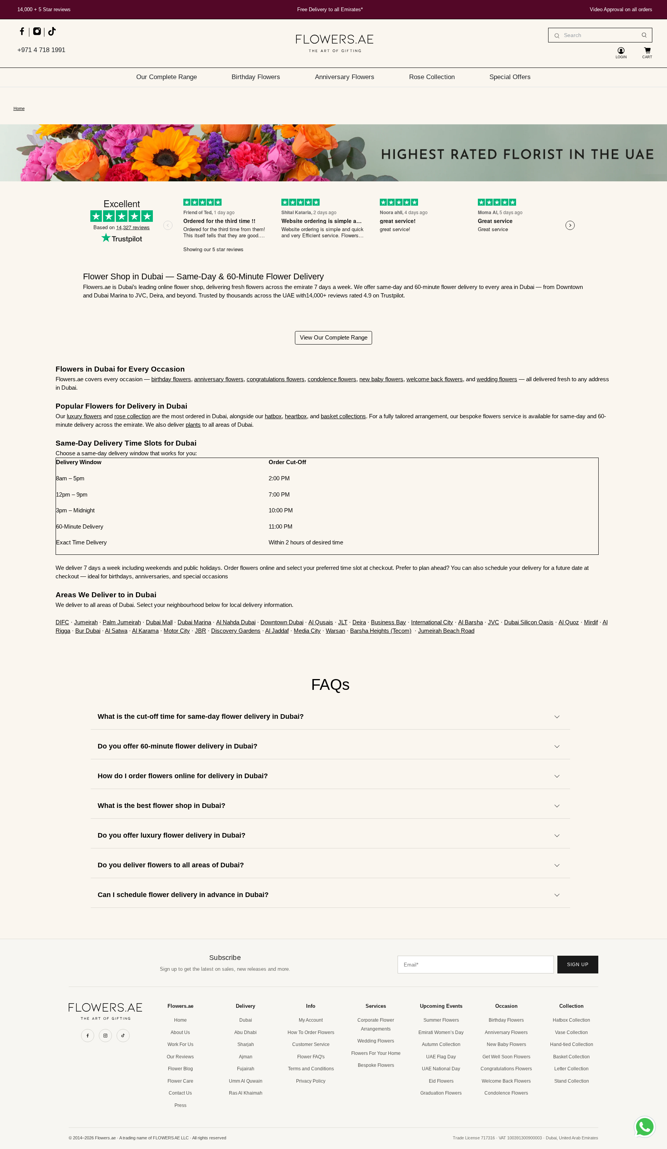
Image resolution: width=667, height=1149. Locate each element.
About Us (180, 1032)
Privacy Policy (310, 1081)
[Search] (644, 35)
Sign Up (578, 964)
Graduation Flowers (441, 1093)
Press (180, 1105)
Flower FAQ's (311, 1056)
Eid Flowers (441, 1081)
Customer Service (311, 1044)
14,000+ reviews (327, 295)
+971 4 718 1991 (41, 50)
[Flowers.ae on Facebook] (21, 35)
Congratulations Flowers (506, 1068)
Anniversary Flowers (344, 76)
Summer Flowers (441, 1020)
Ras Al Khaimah (245, 1093)
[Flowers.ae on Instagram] (36, 35)
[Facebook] (87, 1035)
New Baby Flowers (506, 1044)
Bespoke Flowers (376, 1065)
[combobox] (600, 35)
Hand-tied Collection (571, 1044)
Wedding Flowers (375, 1041)
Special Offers (510, 76)
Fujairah (245, 1068)
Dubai (245, 1020)
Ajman (245, 1056)
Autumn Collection (441, 1044)
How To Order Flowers (311, 1032)
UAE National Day (441, 1068)
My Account (311, 1020)
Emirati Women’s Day (441, 1032)
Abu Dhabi (245, 1032)
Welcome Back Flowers (506, 1081)
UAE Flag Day (441, 1056)
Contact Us (180, 1093)
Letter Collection (571, 1068)
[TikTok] (123, 1035)
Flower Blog (180, 1068)
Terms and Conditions (311, 1068)
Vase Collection (571, 1032)
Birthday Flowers (256, 76)
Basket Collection (571, 1056)
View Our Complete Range (333, 337)
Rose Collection (432, 76)
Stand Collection (571, 1081)
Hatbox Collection (571, 1020)
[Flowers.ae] (334, 43)
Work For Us (180, 1044)
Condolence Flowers (506, 1093)
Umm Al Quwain (245, 1081)
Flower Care (180, 1081)
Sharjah (245, 1044)
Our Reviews (180, 1056)
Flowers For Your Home (376, 1053)
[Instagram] (105, 1035)
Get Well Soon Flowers (506, 1056)
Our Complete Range (166, 76)
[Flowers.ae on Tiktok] (51, 35)
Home (19, 108)
